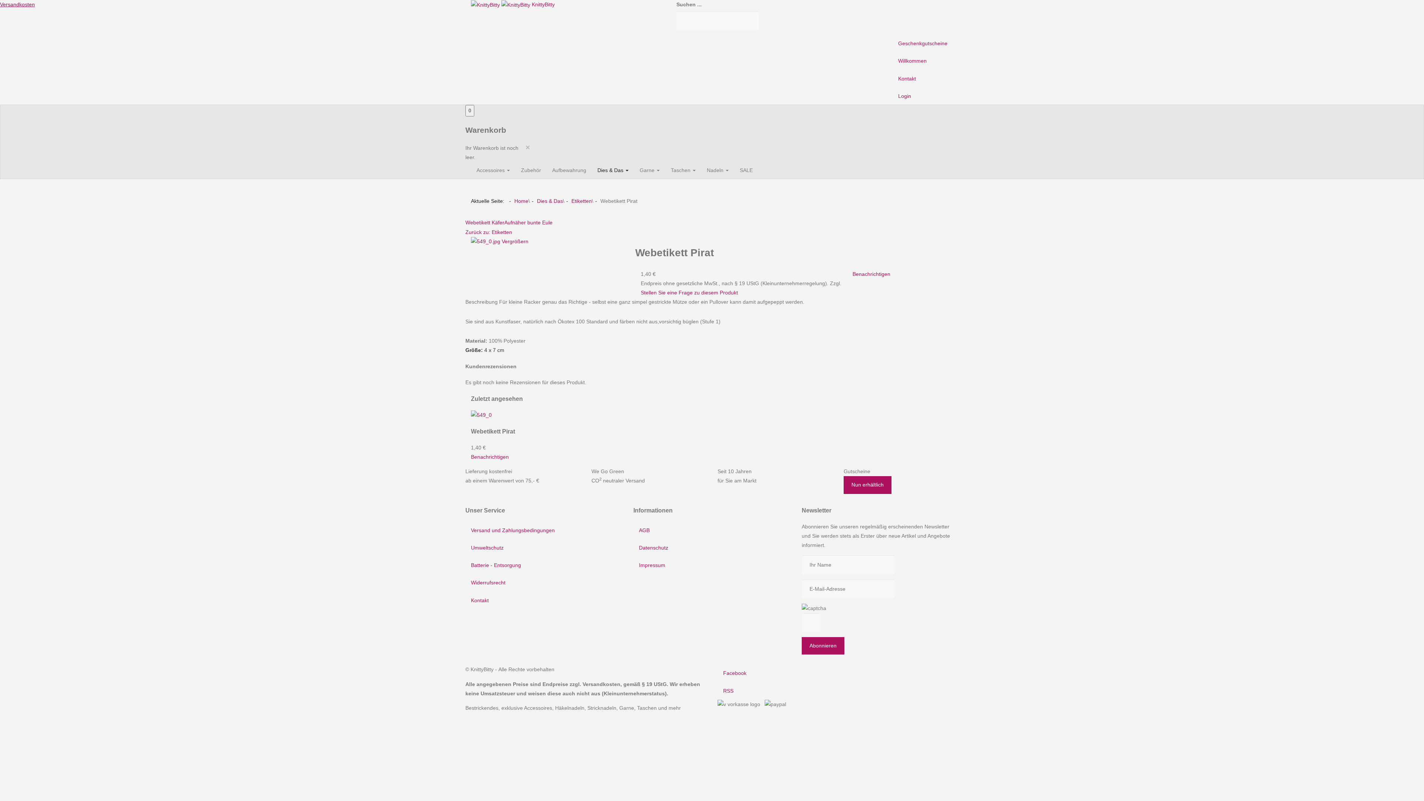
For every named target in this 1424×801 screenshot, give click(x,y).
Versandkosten (17, 4)
